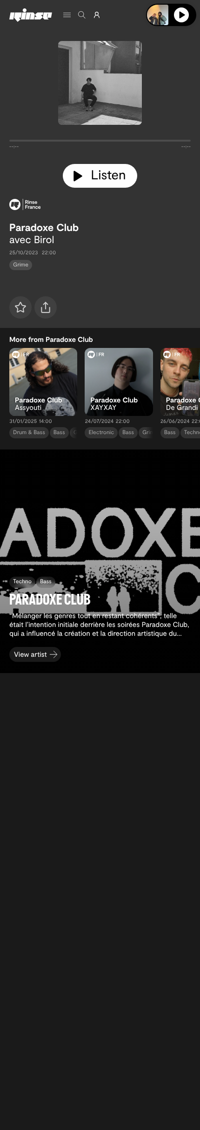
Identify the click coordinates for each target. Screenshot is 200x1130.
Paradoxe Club (44, 227)
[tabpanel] (100, 142)
